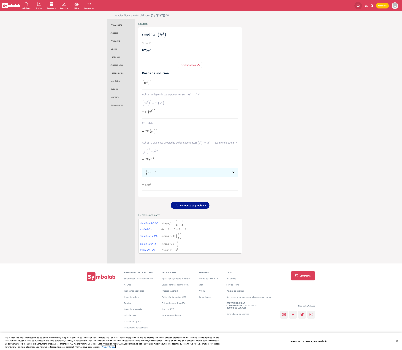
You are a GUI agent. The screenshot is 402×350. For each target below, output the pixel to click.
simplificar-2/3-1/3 (149, 223)
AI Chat (127, 285)
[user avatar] (395, 5)
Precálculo (115, 41)
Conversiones (117, 105)
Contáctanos (205, 297)
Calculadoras (130, 315)
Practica (127, 303)
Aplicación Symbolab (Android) (176, 278)
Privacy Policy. (108, 347)
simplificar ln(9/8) (149, 236)
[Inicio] (101, 276)
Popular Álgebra (123, 15)
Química (114, 89)
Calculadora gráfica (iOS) (173, 303)
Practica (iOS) (168, 309)
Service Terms (232, 285)
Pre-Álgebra (116, 25)
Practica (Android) (170, 291)
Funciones (115, 57)
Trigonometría (117, 73)
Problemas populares (134, 291)
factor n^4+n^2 (147, 250)
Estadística (115, 81)
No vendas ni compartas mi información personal (248, 297)
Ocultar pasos (188, 65)
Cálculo (114, 49)
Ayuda (202, 291)
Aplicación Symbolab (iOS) (174, 297)
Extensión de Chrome (171, 315)
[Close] (397, 341)
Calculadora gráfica (133, 321)
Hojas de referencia (133, 309)
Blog (201, 285)
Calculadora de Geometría (136, 327)
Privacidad (231, 278)
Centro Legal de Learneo (237, 314)
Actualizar (382, 6)
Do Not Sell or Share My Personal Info (308, 341)
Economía (115, 97)
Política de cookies (235, 291)
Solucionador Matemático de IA (138, 278)
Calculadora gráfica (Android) (175, 285)
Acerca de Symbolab (208, 278)
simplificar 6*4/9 (148, 244)
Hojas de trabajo (131, 297)
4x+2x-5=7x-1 (146, 229)
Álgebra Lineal (117, 65)
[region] (201, 341)
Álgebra (114, 33)
